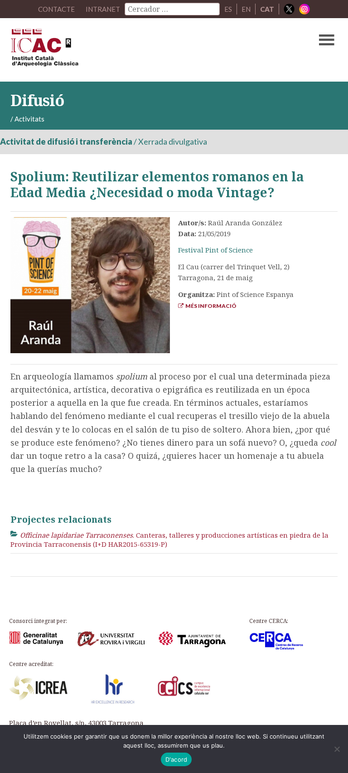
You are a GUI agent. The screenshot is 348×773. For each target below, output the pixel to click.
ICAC (139, 50)
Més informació (210, 305)
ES (228, 9)
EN (246, 9)
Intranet (103, 9)
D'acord (176, 759)
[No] (336, 749)
